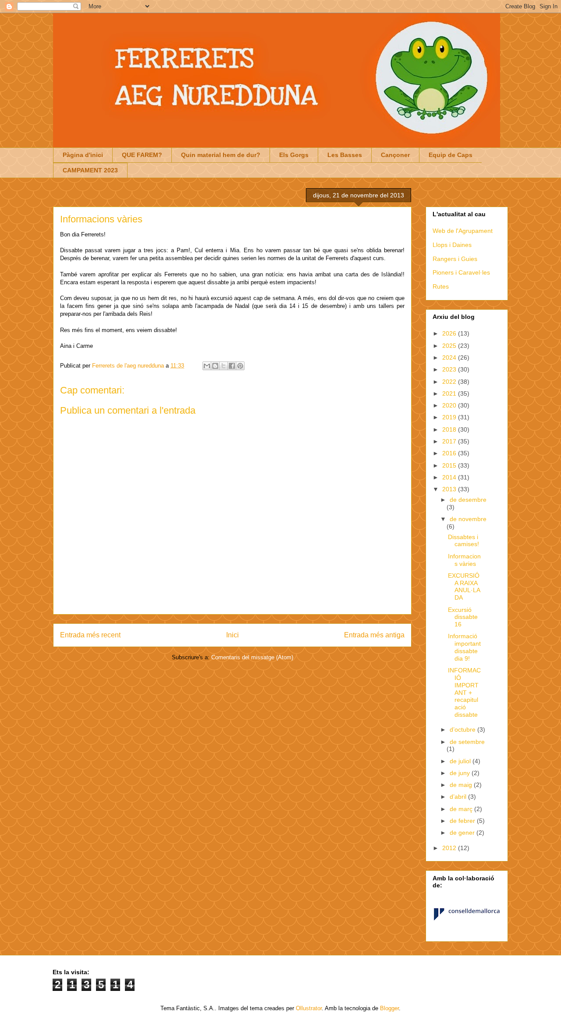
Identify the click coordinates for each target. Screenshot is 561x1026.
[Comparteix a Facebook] (231, 365)
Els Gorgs (294, 154)
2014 (450, 477)
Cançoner (395, 154)
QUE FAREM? (142, 154)
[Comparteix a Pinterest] (240, 365)
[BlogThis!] (215, 365)
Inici (232, 635)
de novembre (468, 518)
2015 (450, 465)
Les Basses (344, 154)
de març (462, 808)
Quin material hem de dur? (220, 154)
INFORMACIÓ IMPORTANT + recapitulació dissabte (464, 692)
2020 (450, 405)
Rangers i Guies (455, 258)
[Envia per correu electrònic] (206, 365)
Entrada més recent (90, 635)
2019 (450, 417)
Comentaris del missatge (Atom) (252, 657)
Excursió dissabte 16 (463, 617)
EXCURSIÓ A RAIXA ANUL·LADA (464, 586)
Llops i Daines (452, 244)
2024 (450, 357)
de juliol (461, 761)
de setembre (467, 741)
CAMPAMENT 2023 (90, 170)
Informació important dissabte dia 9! (464, 647)
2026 (450, 333)
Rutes (441, 286)
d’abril (459, 796)
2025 (450, 345)
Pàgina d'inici (83, 154)
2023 (450, 369)
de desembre (468, 499)
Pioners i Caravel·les (461, 272)
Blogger (389, 1008)
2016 (450, 453)
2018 (450, 429)
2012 (450, 847)
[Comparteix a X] (223, 365)
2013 (450, 489)
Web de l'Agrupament (463, 230)
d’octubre (463, 729)
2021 (450, 393)
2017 (450, 441)
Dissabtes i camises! (463, 540)
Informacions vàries (464, 560)
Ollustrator (309, 1008)
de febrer (463, 820)
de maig (462, 784)
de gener (463, 832)
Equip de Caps (450, 154)
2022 (450, 381)
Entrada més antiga (374, 635)
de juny (461, 772)
